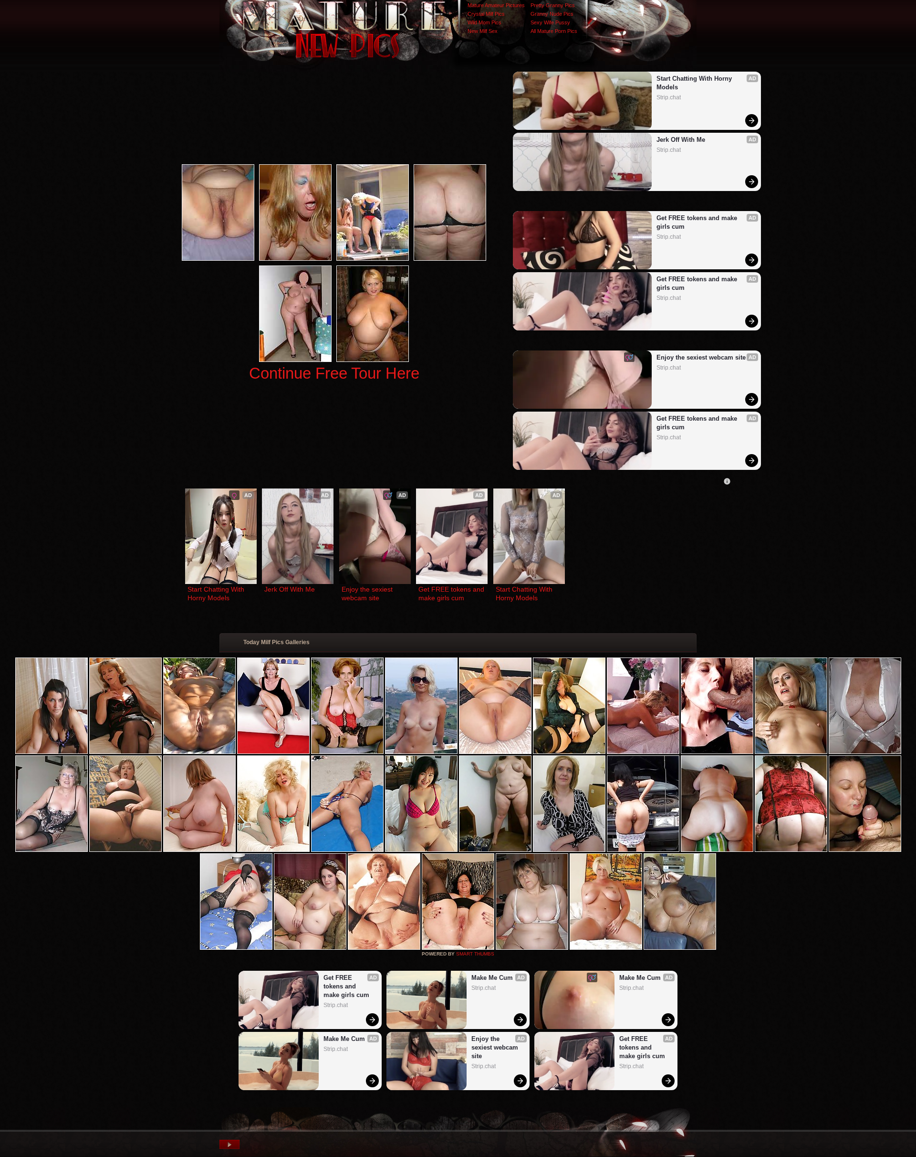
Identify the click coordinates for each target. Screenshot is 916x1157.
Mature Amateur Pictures (496, 5)
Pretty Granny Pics (553, 5)
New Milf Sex (483, 31)
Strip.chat (668, 97)
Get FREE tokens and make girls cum (697, 222)
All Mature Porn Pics (554, 31)
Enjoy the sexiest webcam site (701, 357)
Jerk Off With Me (680, 139)
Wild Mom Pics (484, 22)
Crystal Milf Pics (486, 14)
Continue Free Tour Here (334, 373)
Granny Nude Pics (552, 14)
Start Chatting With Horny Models (695, 83)
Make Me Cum (344, 1038)
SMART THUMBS (475, 953)
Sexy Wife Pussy (550, 22)
